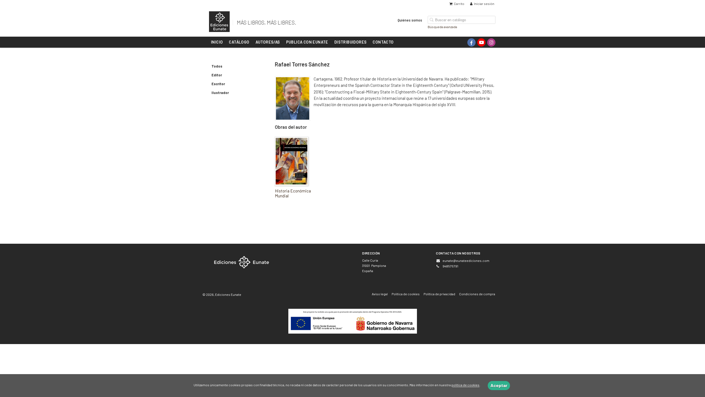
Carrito (459, 4)
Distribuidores (350, 41)
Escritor (218, 84)
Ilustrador (220, 92)
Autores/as (268, 41)
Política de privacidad (439, 294)
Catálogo (239, 41)
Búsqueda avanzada (442, 26)
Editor (217, 75)
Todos (217, 66)
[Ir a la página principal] (219, 20)
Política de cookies (406, 294)
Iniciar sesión (484, 4)
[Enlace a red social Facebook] (471, 42)
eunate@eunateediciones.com (466, 260)
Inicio (217, 41)
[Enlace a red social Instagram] (491, 42)
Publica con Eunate (307, 41)
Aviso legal (380, 294)
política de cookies (465, 385)
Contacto (383, 41)
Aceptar (498, 385)
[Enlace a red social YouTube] (481, 42)
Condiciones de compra (477, 294)
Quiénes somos (410, 20)
